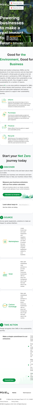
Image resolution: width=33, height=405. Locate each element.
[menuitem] (14, 392)
